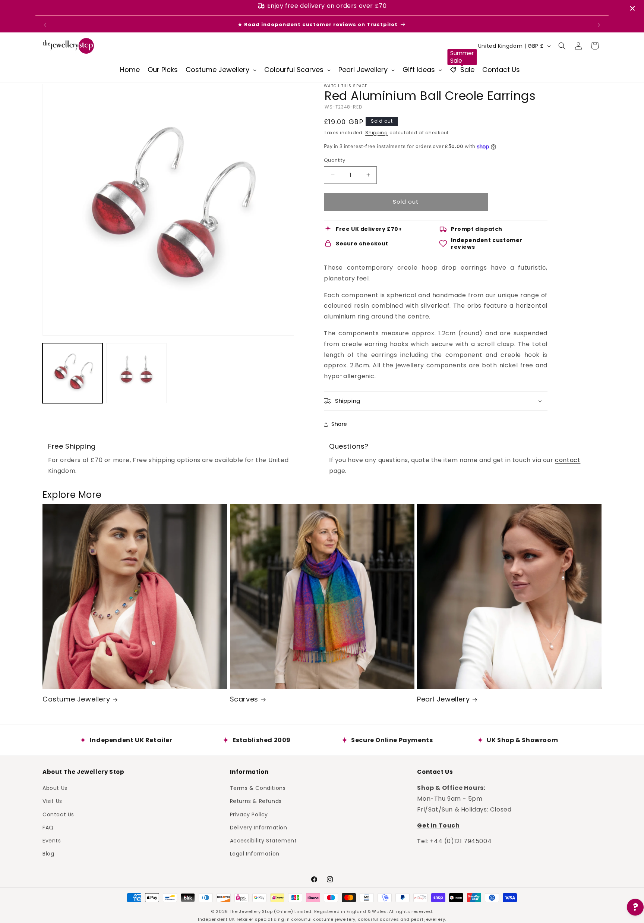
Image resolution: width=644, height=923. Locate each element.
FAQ (48, 827)
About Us (54, 788)
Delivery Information (258, 827)
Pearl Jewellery (443, 699)
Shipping (376, 132)
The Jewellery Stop (251, 911)
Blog (48, 853)
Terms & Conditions (258, 788)
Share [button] (339, 424)
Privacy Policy (249, 814)
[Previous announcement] (45, 25)
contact (567, 460)
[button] (562, 46)
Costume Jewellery (76, 699)
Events (51, 840)
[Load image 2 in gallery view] (136, 373)
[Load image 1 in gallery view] (72, 373)
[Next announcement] (599, 25)
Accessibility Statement (263, 840)
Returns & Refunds (256, 801)
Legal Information (255, 853)
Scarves (244, 699)
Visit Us (52, 801)
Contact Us (58, 814)
